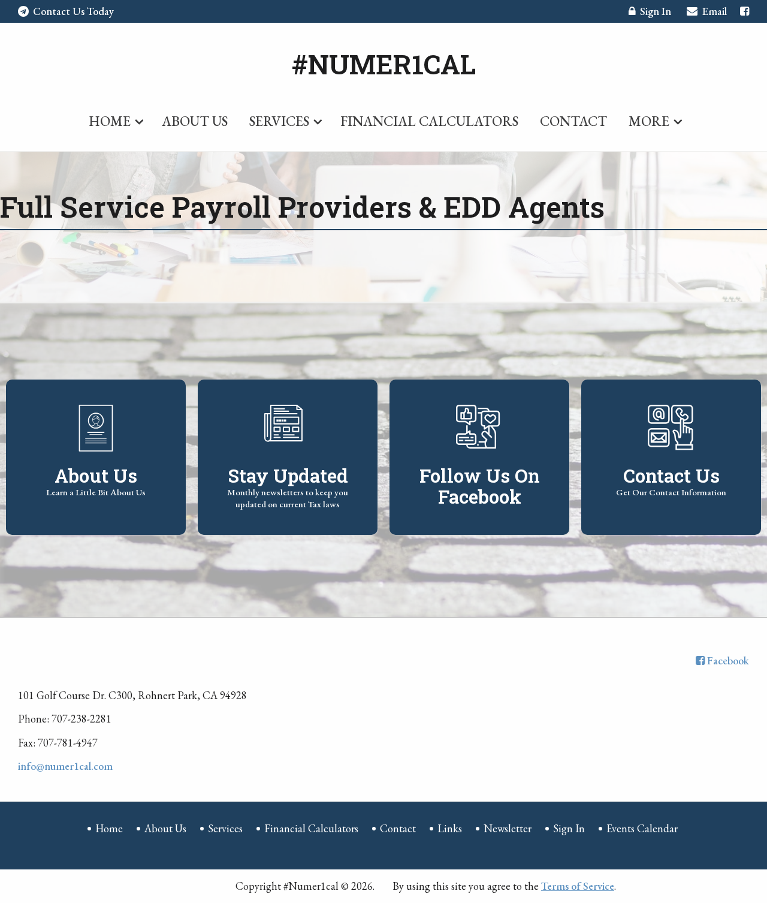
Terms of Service (577, 886)
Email (714, 11)
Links (449, 828)
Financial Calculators (429, 121)
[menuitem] (114, 119)
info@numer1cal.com (65, 766)
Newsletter (508, 828)
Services (279, 121)
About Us (195, 121)
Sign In (655, 11)
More (649, 121)
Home (110, 121)
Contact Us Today (73, 11)
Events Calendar (642, 828)
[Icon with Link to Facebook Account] (744, 11)
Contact (573, 121)
